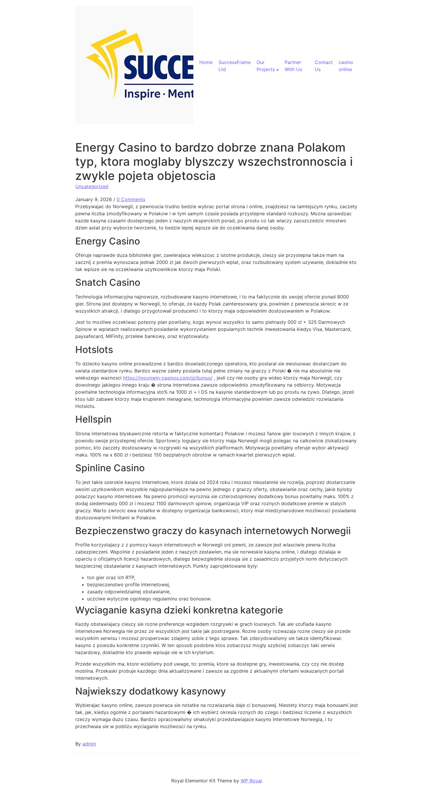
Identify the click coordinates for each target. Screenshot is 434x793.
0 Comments (131, 199)
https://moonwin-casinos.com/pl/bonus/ (168, 378)
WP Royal (251, 781)
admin (89, 744)
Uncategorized (91, 186)
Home (206, 62)
